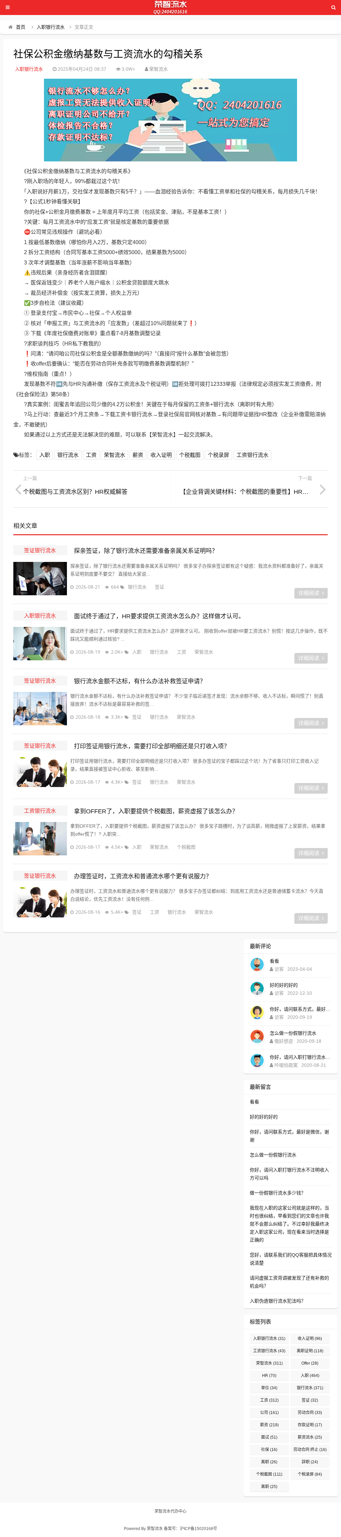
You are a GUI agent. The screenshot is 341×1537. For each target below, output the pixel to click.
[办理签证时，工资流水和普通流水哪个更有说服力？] (40, 903)
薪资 (138, 455)
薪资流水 (310, 1437)
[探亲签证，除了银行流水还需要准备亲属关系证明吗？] (40, 578)
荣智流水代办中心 (170, 1511)
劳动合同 (310, 1412)
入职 (44, 455)
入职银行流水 (51, 27)
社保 (269, 1449)
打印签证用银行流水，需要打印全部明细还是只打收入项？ (152, 746)
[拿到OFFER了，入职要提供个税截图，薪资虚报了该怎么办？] (40, 838)
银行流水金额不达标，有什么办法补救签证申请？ (140, 681)
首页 (20, 27)
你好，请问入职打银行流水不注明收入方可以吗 (301, 1057)
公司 (269, 1412)
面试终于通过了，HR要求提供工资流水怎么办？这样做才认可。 (159, 616)
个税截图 (189, 455)
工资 (91, 455)
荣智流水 (114, 455)
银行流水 (68, 455)
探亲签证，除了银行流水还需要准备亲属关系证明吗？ (146, 551)
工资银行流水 (252, 455)
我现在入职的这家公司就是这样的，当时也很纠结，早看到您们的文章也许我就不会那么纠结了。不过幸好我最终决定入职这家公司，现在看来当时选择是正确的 (289, 1224)
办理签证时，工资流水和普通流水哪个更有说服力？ (143, 876)
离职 (269, 1462)
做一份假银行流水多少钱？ (278, 1193)
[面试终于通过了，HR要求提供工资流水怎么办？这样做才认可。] (40, 643)
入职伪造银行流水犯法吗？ (278, 1301)
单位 (269, 1388)
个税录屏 (218, 455)
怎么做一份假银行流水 (293, 1033)
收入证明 (161, 455)
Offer (309, 1363)
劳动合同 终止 (310, 1449)
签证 (159, 587)
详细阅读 (308, 593)
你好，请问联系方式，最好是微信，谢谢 (301, 1009)
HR (269, 1375)
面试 (269, 1437)
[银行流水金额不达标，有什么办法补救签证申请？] (40, 708)
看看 (274, 961)
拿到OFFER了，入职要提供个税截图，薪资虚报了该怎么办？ (156, 811)
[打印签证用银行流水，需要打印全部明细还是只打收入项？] (40, 773)
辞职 (310, 1462)
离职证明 (310, 1351)
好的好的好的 (284, 985)
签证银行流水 (40, 550)
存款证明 (310, 1425)
